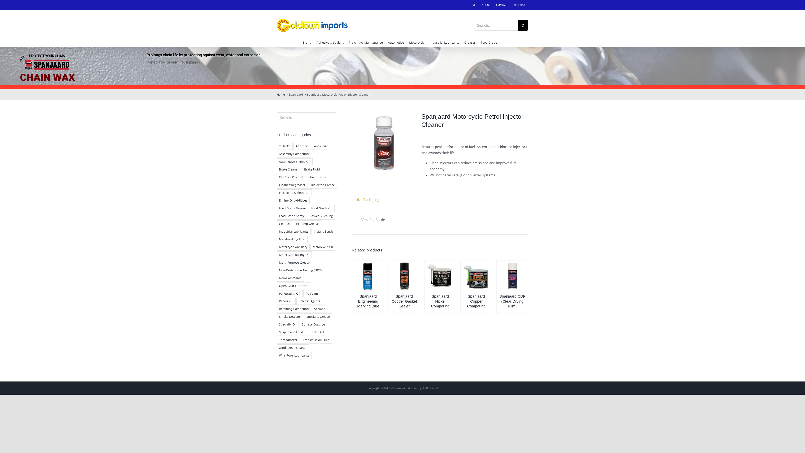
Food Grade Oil (321, 208)
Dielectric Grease (323, 185)
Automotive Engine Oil (294, 162)
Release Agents (309, 301)
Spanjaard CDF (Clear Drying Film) (512, 301)
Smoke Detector (290, 317)
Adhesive (302, 146)
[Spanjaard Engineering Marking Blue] (368, 276)
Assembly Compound (294, 154)
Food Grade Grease (292, 208)
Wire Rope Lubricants (294, 355)
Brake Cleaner (289, 169)
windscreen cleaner (293, 348)
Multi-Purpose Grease (294, 262)
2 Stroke (284, 146)
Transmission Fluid (316, 340)
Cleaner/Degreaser (292, 185)
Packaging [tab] (371, 199)
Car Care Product (291, 177)
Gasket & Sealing (321, 216)
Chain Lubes (317, 177)
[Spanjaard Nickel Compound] (440, 276)
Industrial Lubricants (293, 231)
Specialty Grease (318, 317)
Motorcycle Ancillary (293, 247)
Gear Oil (285, 224)
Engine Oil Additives (293, 200)
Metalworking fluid (292, 239)
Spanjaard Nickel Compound (440, 301)
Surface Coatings (314, 324)
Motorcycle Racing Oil (294, 255)
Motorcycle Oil (323, 247)
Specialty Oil (287, 324)
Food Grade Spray (291, 216)
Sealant (319, 309)
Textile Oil (317, 332)
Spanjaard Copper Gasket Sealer (404, 301)
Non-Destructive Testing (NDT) (300, 270)
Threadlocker (288, 340)
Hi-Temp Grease (307, 224)
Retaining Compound (294, 309)
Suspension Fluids (292, 332)
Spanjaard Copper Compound (476, 301)
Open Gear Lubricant (294, 286)
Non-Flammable (290, 278)
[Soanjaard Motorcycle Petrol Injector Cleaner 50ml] (383, 143)
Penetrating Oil (289, 293)
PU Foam (312, 293)
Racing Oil (286, 301)
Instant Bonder (324, 231)
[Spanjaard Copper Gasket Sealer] (404, 276)
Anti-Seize (321, 146)
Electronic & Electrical (294, 193)
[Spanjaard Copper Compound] (476, 276)
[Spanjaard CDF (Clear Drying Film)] (512, 276)
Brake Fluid (312, 169)
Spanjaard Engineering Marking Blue (368, 301)
